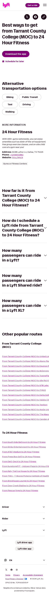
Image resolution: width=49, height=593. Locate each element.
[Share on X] (27, 17)
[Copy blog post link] (44, 17)
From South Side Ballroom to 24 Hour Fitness (23, 442)
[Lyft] (6, 5)
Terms (7, 575)
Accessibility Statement (33, 575)
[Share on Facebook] (35, 17)
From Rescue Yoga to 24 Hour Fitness (20, 490)
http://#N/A (17, 157)
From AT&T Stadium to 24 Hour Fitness (20, 451)
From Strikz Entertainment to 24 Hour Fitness (24, 447)
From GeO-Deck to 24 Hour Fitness (19, 461)
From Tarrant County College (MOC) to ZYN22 (24, 390)
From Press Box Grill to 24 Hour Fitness (21, 456)
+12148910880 (16, 154)
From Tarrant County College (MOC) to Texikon (24, 404)
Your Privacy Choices (14, 579)
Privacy (16, 575)
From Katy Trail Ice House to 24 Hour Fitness (23, 471)
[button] (45, 5)
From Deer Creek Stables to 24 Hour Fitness (23, 485)
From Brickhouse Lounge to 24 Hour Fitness (23, 480)
